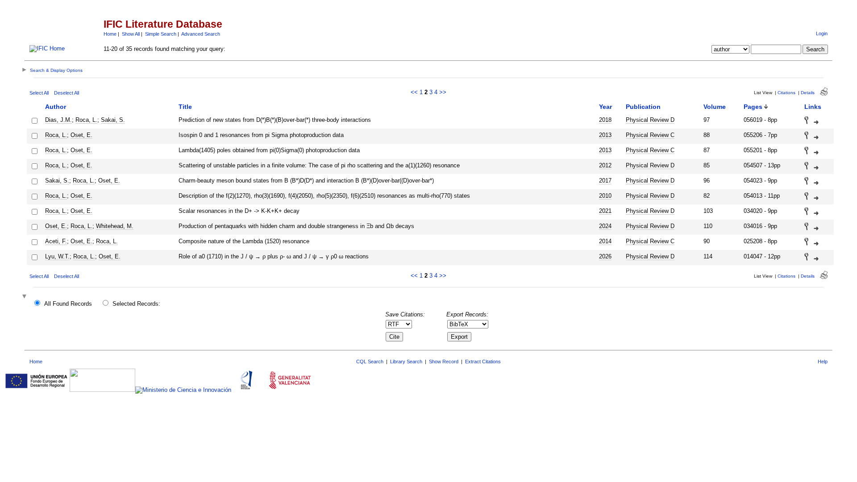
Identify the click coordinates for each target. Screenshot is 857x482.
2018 (605, 119)
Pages (753, 106)
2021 (605, 211)
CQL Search (369, 361)
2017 (605, 180)
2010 (605, 195)
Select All (39, 93)
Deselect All (66, 93)
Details (808, 92)
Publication (643, 106)
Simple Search (160, 34)
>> (442, 92)
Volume (714, 106)
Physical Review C (650, 135)
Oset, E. (81, 135)
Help (823, 361)
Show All (131, 34)
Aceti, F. (56, 241)
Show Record (443, 361)
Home (110, 34)
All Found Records (68, 303)
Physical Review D (650, 119)
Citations (786, 92)
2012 (605, 165)
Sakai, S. (113, 119)
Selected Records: (136, 303)
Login (822, 33)
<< (414, 92)
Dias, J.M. (58, 119)
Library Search (406, 361)
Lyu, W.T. (57, 256)
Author (55, 106)
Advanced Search (200, 34)
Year (605, 106)
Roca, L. (86, 119)
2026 (605, 256)
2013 (605, 135)
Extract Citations (483, 361)
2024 (605, 226)
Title (185, 106)
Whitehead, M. (114, 226)
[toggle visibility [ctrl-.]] (25, 297)
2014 (605, 241)
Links (812, 106)
